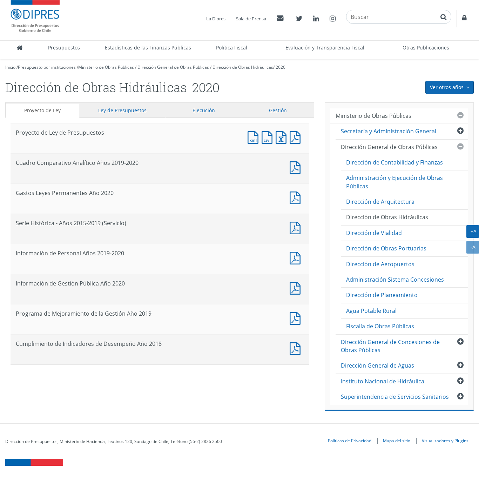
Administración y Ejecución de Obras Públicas (394, 182)
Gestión (278, 110)
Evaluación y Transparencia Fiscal (324, 47)
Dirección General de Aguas (377, 365)
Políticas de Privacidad (349, 440)
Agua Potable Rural (371, 311)
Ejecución (204, 110)
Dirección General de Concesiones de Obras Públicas (390, 346)
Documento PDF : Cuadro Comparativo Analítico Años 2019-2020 (297, 167)
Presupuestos (64, 47)
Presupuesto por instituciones (47, 67)
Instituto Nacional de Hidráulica (382, 381)
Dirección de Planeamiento (382, 295)
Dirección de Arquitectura (380, 202)
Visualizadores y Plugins (445, 440)
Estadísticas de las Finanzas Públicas (148, 47)
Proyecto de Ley (42, 110)
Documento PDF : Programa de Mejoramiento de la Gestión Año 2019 (297, 317)
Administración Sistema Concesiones (395, 279)
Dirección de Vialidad (374, 233)
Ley (122, 110)
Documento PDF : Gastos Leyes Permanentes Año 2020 (297, 197)
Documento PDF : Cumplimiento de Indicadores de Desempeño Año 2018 (297, 348)
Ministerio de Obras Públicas (106, 67)
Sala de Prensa (251, 18)
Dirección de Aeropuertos (380, 264)
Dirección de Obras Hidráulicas (242, 67)
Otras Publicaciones (426, 47)
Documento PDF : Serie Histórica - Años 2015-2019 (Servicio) (297, 227)
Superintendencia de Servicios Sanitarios (395, 397)
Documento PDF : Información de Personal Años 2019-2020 (297, 257)
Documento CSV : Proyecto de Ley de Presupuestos (269, 137)
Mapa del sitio (396, 440)
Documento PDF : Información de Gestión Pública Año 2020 (297, 287)
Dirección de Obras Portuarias (386, 248)
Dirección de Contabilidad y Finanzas (394, 162)
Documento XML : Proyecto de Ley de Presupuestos (255, 137)
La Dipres (215, 18)
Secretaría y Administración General (388, 131)
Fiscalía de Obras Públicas (380, 326)
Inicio (10, 67)
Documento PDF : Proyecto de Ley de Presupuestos (297, 137)
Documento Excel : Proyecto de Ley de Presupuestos (283, 137)
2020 (280, 67)
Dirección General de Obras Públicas (173, 67)
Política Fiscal (231, 47)
